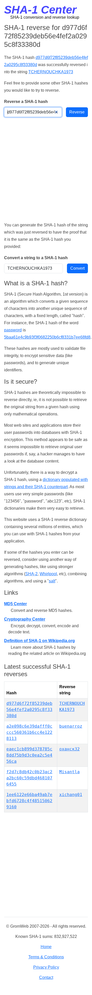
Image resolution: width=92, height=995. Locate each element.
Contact (46, 977)
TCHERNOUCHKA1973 (50, 72)
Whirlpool (48, 574)
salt (52, 581)
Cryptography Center (24, 619)
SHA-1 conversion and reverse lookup (44, 17)
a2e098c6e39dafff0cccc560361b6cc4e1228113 (29, 732)
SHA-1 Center (40, 9)
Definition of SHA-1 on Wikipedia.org (39, 640)
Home (46, 947)
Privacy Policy (46, 967)
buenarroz (70, 726)
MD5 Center (15, 604)
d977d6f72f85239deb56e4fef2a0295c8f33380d (29, 709)
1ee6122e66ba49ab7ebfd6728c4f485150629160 (29, 800)
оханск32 (69, 749)
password (13, 330)
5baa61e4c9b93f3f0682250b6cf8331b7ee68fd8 (47, 337)
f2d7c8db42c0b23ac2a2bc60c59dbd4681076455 (29, 778)
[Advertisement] (46, 169)
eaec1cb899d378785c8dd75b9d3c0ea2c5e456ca (29, 755)
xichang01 (70, 794)
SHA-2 (31, 574)
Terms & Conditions (46, 957)
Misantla (69, 771)
